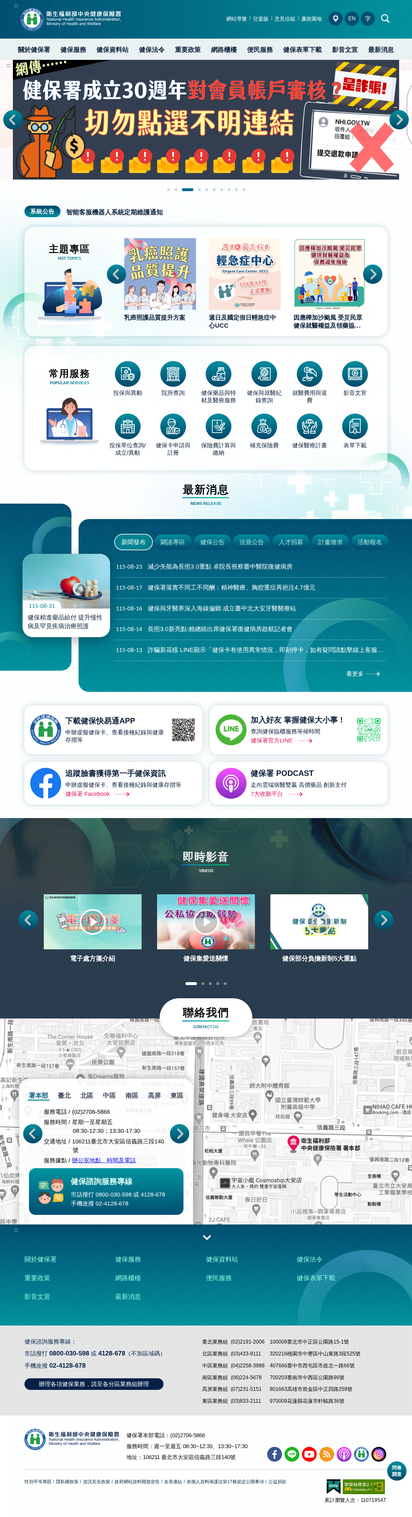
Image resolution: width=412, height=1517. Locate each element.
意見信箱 (285, 19)
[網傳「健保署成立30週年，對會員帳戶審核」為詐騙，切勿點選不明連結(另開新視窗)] (206, 120)
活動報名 (370, 542)
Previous (13, 119)
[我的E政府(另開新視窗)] (334, 1486)
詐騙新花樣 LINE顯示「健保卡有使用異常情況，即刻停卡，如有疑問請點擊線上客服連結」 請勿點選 (251, 650)
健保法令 (152, 49)
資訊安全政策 (96, 1481)
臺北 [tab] (64, 1095)
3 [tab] (187, 189)
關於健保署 (34, 49)
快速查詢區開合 (386, 19)
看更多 (355, 674)
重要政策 (188, 49)
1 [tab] (168, 189)
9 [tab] (236, 189)
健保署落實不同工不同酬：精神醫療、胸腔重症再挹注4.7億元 (215, 587)
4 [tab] (199, 189)
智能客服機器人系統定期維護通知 (114, 212)
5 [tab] (206, 189)
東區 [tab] (177, 1095)
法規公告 (251, 542)
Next (399, 119)
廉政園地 (311, 19)
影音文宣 (345, 49)
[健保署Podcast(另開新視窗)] (344, 1454)
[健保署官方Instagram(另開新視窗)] (378, 1454)
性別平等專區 (38, 1481)
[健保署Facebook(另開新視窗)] (274, 1454)
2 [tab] (175, 189)
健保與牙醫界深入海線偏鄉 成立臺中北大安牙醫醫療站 (206, 608)
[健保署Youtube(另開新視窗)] (309, 1454)
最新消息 (381, 49)
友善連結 (173, 1481)
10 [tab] (243, 189)
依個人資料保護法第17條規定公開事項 (225, 1481)
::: (16, 5)
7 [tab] (221, 189)
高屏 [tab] (154, 1095)
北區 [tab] (86, 1095)
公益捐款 (277, 1481)
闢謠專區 (173, 542)
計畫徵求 (330, 542)
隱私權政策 (67, 1481)
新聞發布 (133, 542)
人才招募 (291, 542)
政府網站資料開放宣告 (137, 1481)
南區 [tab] (132, 1095)
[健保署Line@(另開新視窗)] (292, 1454)
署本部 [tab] (38, 1095)
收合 (207, 1237)
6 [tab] (214, 189)
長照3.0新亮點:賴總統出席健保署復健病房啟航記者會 (204, 629)
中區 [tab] (109, 1095)
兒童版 (260, 19)
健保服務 (73, 49)
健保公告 (212, 542)
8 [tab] (229, 189)
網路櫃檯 (224, 49)
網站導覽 (236, 19)
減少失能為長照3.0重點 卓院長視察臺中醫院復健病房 (204, 566)
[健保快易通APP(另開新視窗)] (361, 1454)
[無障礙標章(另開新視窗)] (364, 1486)
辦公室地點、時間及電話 (104, 1160)
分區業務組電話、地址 (336, 19)
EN (352, 18)
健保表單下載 (302, 49)
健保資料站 (113, 49)
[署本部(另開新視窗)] (206, 1163)
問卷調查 (397, 1471)
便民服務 (260, 49)
